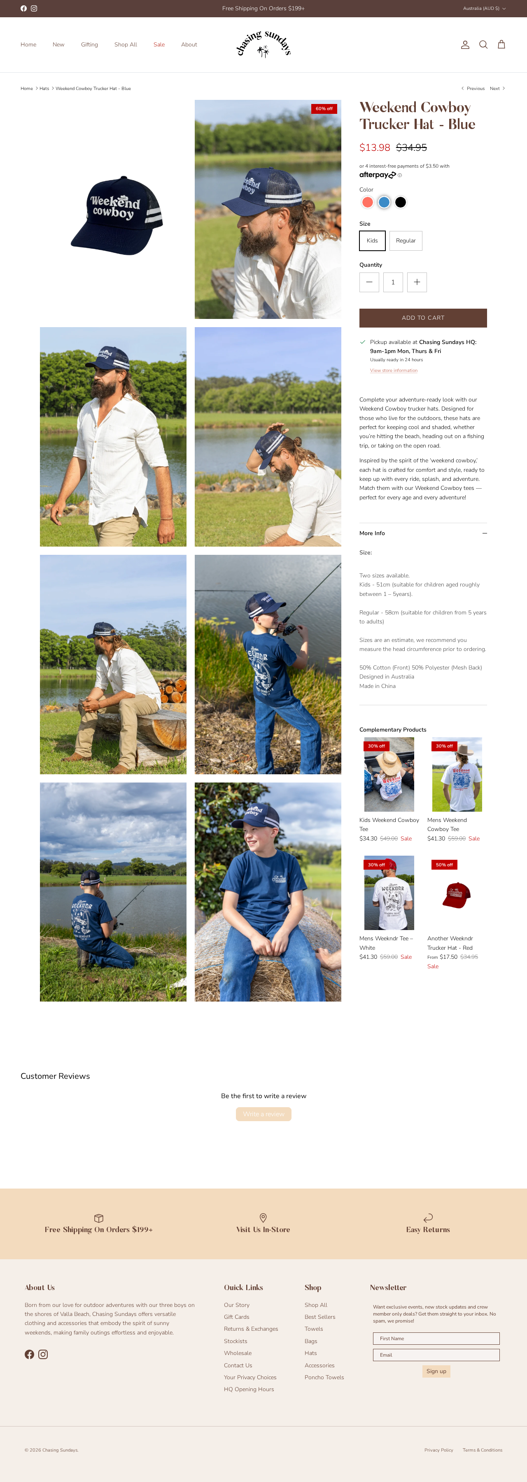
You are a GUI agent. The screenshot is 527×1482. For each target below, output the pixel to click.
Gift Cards (237, 1317)
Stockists (235, 1341)
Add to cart (423, 318)
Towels (314, 1329)
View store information (393, 370)
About (189, 44)
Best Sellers (320, 1317)
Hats (44, 88)
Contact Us (238, 1365)
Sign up (436, 1371)
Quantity (370, 265)
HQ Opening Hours (249, 1389)
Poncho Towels (324, 1377)
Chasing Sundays (59, 1450)
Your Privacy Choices (250, 1377)
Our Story (237, 1305)
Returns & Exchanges (251, 1329)
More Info (372, 533)
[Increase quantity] (417, 282)
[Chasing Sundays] (263, 44)
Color (366, 190)
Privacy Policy (438, 1450)
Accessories (320, 1365)
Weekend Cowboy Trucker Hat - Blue (93, 88)
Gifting (89, 44)
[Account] (463, 45)
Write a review (263, 1114)
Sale (159, 44)
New (59, 44)
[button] (367, 202)
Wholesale (238, 1353)
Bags (311, 1341)
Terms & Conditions (482, 1450)
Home (28, 44)
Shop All (125, 44)
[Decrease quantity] (369, 282)
